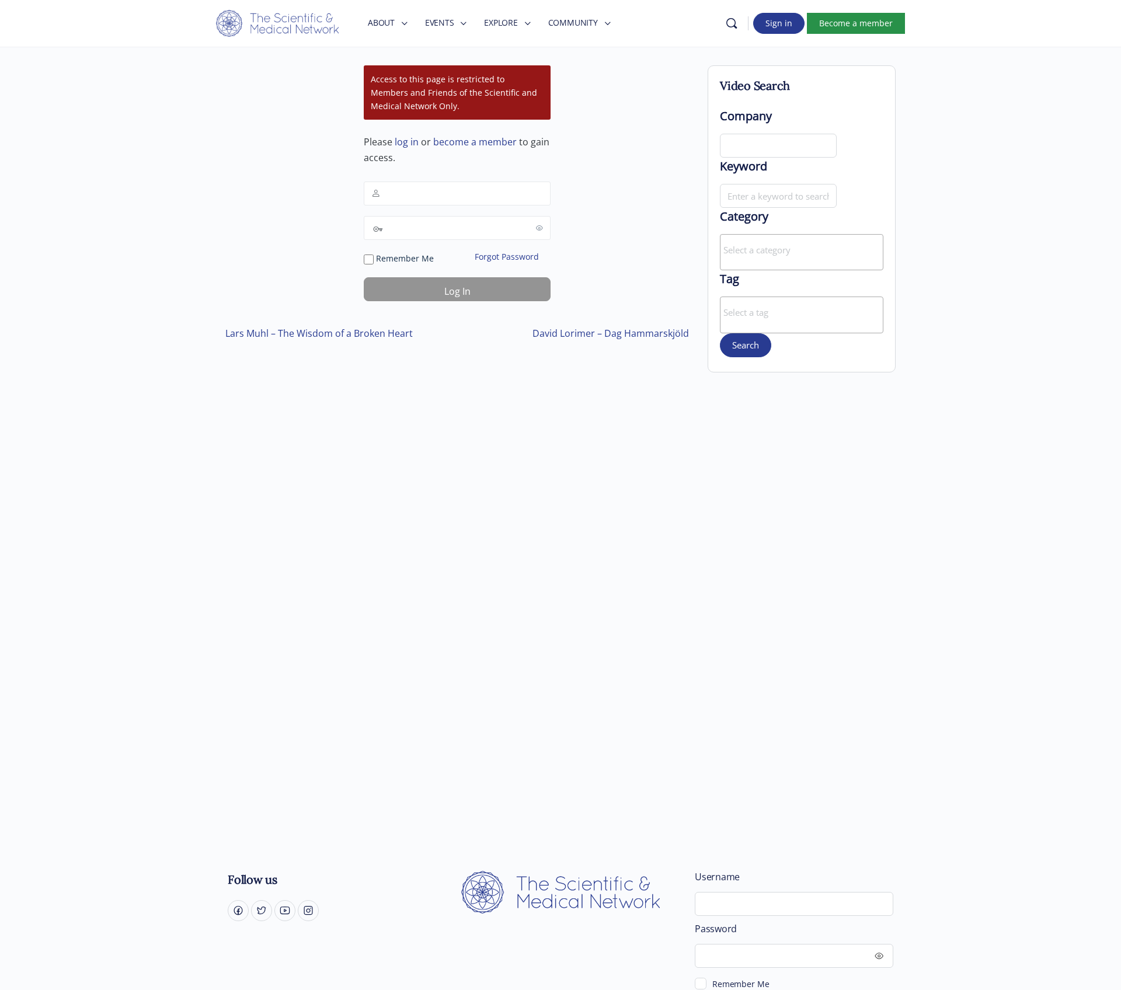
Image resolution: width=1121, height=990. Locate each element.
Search (745, 345)
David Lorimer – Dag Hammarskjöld (610, 333)
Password (716, 929)
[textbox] (804, 250)
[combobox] (801, 252)
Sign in (778, 23)
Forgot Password (507, 256)
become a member (475, 141)
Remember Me (404, 258)
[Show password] (539, 227)
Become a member (856, 23)
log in (407, 141)
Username (717, 877)
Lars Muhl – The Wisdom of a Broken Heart (319, 333)
